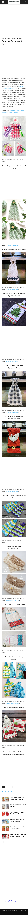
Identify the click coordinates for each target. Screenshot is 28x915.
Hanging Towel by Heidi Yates (14, 707)
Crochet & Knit (9, 35)
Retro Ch (8, 366)
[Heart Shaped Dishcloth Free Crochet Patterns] (5, 814)
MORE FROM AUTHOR (7, 794)
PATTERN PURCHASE (12, 361)
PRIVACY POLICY (15, 910)
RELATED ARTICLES (7, 791)
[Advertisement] (14, 19)
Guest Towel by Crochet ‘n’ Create (14, 604)
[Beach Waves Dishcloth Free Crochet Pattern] (5, 799)
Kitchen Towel (16, 786)
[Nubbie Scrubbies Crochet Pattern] (5, 806)
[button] (2, 2)
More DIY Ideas (10, 901)
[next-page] (5, 842)
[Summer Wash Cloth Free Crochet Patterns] (5, 821)
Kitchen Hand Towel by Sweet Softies (14, 249)
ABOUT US (8, 910)
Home (3, 35)
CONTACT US (23, 910)
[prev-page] (3, 842)
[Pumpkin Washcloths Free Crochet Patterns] (5, 828)
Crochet (15, 35)
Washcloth (23, 786)
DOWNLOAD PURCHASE (12, 600)
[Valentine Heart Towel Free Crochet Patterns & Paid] (5, 836)
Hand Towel (8, 786)
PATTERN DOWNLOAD (12, 245)
